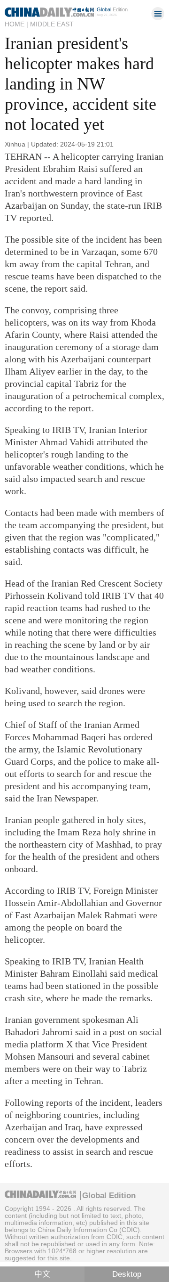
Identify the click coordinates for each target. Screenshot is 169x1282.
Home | (16, 24)
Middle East (52, 24)
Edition (112, 9)
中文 (42, 1274)
